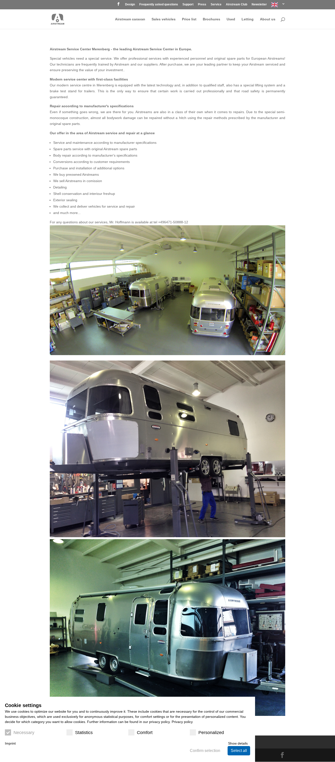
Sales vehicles (164, 19)
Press (202, 4)
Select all (239, 751)
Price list (189, 19)
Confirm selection (205, 751)
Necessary (23, 732)
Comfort (145, 732)
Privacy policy (182, 722)
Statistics (84, 732)
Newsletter (259, 4)
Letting (248, 19)
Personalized (211, 732)
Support (187, 4)
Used (231, 19)
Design (130, 4)
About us (267, 19)
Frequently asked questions (158, 4)
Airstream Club (236, 4)
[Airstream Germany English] (278, 5)
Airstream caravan (130, 19)
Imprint (10, 743)
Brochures (211, 19)
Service (216, 4)
